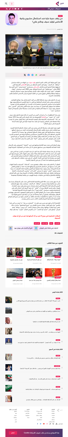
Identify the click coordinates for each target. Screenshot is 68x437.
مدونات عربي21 (54, 9)
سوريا (15, 415)
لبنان (16, 421)
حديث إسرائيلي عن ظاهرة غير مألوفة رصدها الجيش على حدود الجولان (43, 311)
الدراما (44, 117)
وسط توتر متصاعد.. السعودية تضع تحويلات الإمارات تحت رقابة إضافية (43, 389)
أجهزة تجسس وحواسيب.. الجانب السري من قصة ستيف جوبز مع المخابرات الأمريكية (40, 332)
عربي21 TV (27, 411)
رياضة (53, 417)
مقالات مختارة (39, 415)
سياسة (58, 298)
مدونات (43, 8)
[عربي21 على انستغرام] (12, 9)
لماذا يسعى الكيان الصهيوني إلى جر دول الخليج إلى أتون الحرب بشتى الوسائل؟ (14, 281)
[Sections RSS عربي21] (56, 424)
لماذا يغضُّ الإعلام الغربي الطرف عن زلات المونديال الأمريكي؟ (54, 281)
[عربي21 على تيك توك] (10, 9)
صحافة (58, 308)
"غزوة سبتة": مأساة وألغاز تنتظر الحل (54, 260)
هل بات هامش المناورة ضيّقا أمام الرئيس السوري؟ (15, 260)
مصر (16, 419)
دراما (51, 223)
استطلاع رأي (39, 419)
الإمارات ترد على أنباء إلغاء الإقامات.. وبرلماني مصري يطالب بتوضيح (43, 399)
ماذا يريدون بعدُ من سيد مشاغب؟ (35, 281)
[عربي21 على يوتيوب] (15, 9)
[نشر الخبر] (25, 75)
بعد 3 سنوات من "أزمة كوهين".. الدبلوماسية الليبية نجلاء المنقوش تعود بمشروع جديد (39, 342)
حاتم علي (36, 87)
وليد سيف (32, 82)
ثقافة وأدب (57, 366)
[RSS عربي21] (7, 9)
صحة (28, 417)
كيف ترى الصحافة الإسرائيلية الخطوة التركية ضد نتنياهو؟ (46, 321)
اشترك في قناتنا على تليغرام (49, 228)
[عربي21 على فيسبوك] (21, 9)
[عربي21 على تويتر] (18, 9)
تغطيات (53, 413)
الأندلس (23, 85)
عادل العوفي (60, 29)
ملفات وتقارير (52, 421)
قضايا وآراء (57, 256)
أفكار (41, 417)
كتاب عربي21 (39, 411)
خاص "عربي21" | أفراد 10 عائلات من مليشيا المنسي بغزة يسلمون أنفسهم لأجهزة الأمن (38, 300)
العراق (15, 411)
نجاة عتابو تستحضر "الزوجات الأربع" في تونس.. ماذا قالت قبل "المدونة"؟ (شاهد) (40, 368)
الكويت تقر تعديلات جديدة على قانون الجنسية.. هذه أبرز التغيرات (44, 379)
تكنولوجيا (27, 415)
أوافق (12, 432)
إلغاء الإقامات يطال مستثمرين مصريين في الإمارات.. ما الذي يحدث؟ (43, 358)
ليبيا (16, 413)
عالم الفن (27, 413)
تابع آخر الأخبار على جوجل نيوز (23, 228)
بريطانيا (15, 417)
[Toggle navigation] (12, 3)
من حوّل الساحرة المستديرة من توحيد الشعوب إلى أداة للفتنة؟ (34, 260)
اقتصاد (58, 355)
